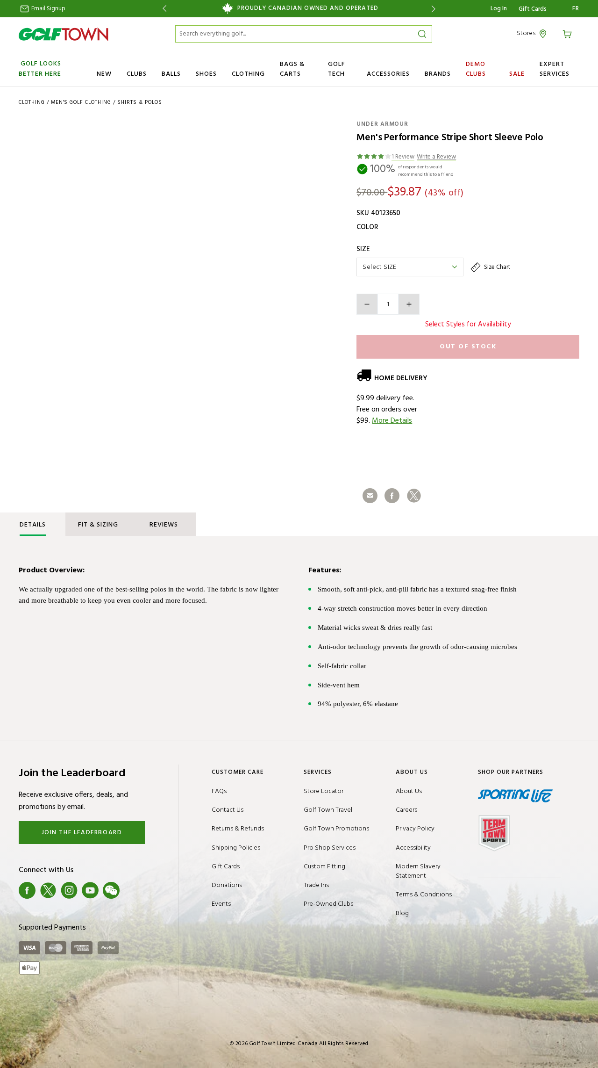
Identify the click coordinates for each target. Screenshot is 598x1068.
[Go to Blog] (132, 890)
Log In (499, 9)
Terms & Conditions (424, 894)
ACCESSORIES (388, 74)
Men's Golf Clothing (81, 102)
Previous (163, 9)
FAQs (219, 791)
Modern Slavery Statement (418, 871)
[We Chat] (111, 890)
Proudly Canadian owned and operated (307, 8)
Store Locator (323, 791)
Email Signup (47, 9)
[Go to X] (48, 890)
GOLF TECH (336, 69)
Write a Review (436, 157)
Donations (227, 885)
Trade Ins (316, 885)
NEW (104, 74)
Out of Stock (468, 346)
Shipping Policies (236, 848)
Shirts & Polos (139, 102)
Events (221, 904)
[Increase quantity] (409, 304)
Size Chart (496, 267)
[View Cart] (568, 33)
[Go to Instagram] (69, 890)
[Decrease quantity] (366, 304)
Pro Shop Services (330, 848)
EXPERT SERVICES (555, 69)
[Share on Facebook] (391, 495)
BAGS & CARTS (292, 69)
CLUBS (137, 74)
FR (575, 9)
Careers (406, 810)
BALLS (171, 74)
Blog (402, 913)
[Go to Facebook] (27, 890)
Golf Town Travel (328, 810)
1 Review (403, 157)
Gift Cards (533, 9)
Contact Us (227, 810)
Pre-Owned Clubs (328, 904)
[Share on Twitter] (413, 495)
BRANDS (438, 74)
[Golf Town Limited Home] (63, 34)
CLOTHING (248, 74)
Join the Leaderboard (82, 832)
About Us (409, 791)
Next (435, 9)
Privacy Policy (415, 828)
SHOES (206, 74)
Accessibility (413, 848)
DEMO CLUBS (476, 69)
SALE (517, 74)
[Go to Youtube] (90, 890)
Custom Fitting (324, 866)
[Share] (370, 495)
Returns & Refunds (238, 828)
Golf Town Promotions (336, 828)
